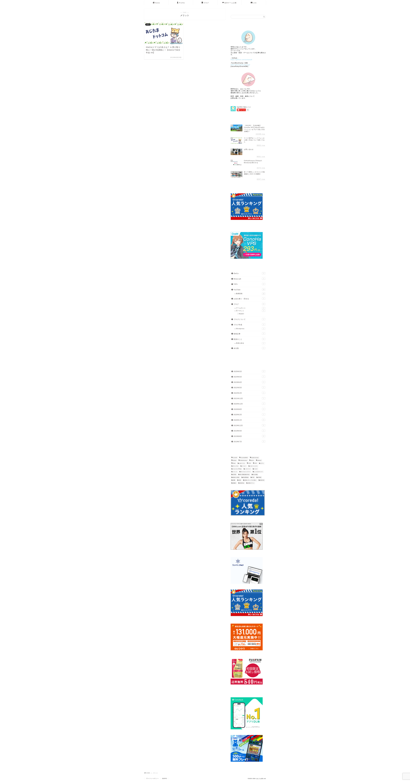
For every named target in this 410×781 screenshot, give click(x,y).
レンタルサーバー (258, 471)
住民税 (234, 474)
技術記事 (249, 334)
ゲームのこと (250, 308)
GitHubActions (243, 460)
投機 (234, 480)
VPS (256, 463)
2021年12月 (249, 398)
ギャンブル (235, 466)
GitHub (234, 460)
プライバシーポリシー (152, 778)
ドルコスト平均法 (237, 469)
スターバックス (253, 466)
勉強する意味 (236, 477)
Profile (182, 3)
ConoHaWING (244, 457)
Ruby (234, 463)
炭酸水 (234, 483)
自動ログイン (251, 483)
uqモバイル (242, 463)
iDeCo (249, 273)
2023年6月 (249, 382)
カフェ (262, 463)
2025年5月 (249, 371)
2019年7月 (249, 442)
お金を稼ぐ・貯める (249, 299)
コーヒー (244, 466)
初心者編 (255, 474)
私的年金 (242, 483)
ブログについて (249, 319)
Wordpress (250, 328)
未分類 (249, 348)
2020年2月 (249, 414)
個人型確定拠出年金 (244, 474)
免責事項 (164, 778)
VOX (249, 463)
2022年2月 (249, 393)
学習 (253, 477)
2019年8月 (249, 436)
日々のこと (250, 310)
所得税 (259, 477)
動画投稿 (250, 293)
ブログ (206, 3)
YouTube (249, 290)
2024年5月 (249, 377)
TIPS (249, 284)
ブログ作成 (249, 325)
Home (157, 3)
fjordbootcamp (254, 457)
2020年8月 (249, 409)
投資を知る (250, 343)
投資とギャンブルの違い (250, 480)
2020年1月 (249, 420)
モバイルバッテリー (245, 471)
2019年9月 (249, 431)
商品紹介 (241, 313)
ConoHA (235, 457)
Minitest (259, 460)
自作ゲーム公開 (230, 3)
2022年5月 (249, 387)
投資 (240, 480)
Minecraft (249, 279)
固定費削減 (245, 477)
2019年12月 (249, 425)
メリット (235, 471)
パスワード (247, 469)
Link (255, 3)
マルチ (255, 469)
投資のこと (249, 339)
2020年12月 (249, 404)
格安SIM (262, 480)
